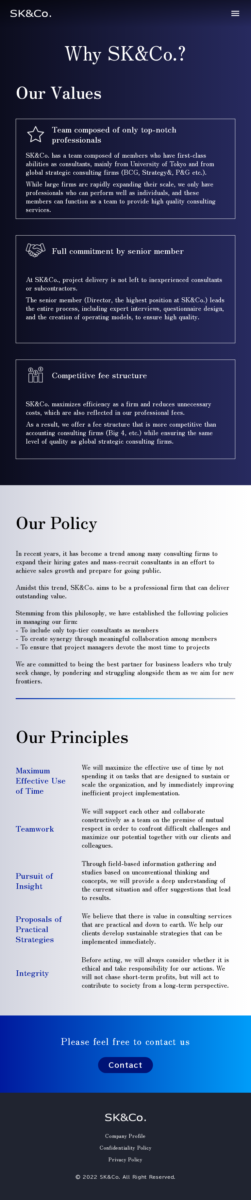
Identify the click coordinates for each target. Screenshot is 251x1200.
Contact (125, 1065)
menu (235, 13)
